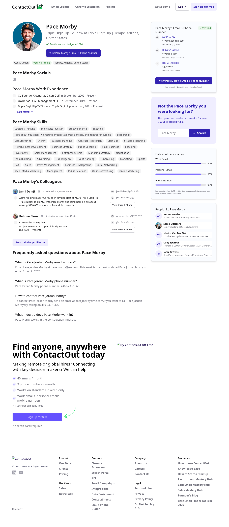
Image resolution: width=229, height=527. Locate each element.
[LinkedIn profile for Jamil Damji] (39, 191)
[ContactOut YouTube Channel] (21, 488)
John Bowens (171, 252)
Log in (182, 7)
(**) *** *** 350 (125, 197)
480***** (167, 66)
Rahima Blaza (28, 216)
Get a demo (162, 7)
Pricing (110, 7)
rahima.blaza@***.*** (129, 216)
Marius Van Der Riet (174, 233)
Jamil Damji (27, 191)
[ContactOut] (28, 7)
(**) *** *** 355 (125, 222)
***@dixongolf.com (173, 40)
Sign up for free (203, 7)
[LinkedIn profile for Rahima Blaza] (42, 216)
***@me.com (169, 53)
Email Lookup (60, 7)
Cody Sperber (171, 242)
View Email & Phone (122, 205)
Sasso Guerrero (172, 224)
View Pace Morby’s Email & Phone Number (184, 80)
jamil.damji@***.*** (128, 191)
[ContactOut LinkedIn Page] (14, 488)
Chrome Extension (87, 7)
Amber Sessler (171, 214)
